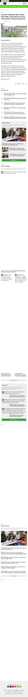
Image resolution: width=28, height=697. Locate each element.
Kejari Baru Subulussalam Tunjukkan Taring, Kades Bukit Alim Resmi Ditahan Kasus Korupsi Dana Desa (15, 118)
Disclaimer (8, 691)
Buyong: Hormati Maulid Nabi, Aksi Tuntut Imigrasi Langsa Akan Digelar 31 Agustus (17, 149)
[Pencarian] (26, 3)
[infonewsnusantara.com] (4, 3)
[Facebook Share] (16, 84)
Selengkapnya (13, 160)
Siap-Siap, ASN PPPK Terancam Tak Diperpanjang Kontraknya (14, 108)
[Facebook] (8, 687)
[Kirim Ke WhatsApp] (26, 84)
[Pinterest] (13, 687)
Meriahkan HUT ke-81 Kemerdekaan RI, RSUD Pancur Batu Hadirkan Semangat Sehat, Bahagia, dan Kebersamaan (7, 375)
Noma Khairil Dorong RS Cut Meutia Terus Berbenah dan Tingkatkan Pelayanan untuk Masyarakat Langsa (17, 155)
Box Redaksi (16, 690)
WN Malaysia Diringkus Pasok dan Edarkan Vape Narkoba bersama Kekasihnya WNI (12, 144)
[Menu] (2, 3)
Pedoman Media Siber (17, 691)
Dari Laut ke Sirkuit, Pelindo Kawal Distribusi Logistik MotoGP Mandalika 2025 (15, 94)
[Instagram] (15, 687)
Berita (2, 12)
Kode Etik (10, 690)
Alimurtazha (6, 20)
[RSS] (20, 687)
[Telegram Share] (23, 84)
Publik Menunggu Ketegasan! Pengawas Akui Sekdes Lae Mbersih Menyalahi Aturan (13, 558)
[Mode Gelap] (24, 3)
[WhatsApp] (18, 687)
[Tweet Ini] (18, 84)
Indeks (5, 690)
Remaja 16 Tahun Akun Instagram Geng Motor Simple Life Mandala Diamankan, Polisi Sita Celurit (13, 563)
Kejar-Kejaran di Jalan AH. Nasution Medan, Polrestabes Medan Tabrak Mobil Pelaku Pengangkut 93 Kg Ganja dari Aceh (13, 572)
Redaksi (22, 690)
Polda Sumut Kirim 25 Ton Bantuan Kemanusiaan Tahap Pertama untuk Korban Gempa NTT (13, 271)
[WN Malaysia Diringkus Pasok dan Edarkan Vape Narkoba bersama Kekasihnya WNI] (14, 134)
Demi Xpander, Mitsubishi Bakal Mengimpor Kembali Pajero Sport (15, 99)
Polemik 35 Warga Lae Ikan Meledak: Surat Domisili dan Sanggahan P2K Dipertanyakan (13, 567)
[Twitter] (11, 687)
